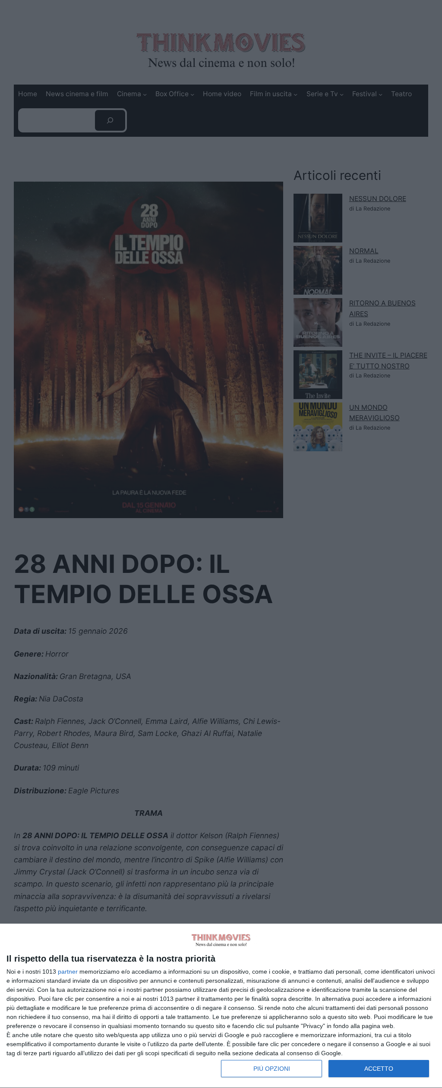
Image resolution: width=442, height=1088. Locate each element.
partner (68, 972)
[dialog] (221, 1006)
